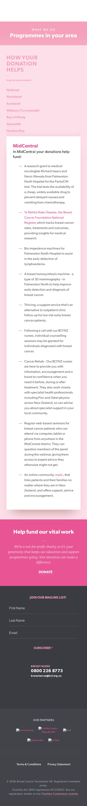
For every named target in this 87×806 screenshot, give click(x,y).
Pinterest (57, 772)
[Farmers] (54, 740)
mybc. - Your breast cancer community (43, 691)
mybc (59, 475)
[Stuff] (67, 730)
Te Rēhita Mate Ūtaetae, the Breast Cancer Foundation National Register (48, 218)
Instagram (42, 772)
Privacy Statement (59, 764)
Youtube (50, 772)
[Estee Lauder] (35, 740)
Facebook (28, 772)
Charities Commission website (59, 793)
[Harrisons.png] (25, 730)
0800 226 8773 (47, 670)
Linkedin (35, 772)
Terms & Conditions (29, 764)
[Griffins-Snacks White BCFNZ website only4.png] (48, 730)
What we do (44, 29)
